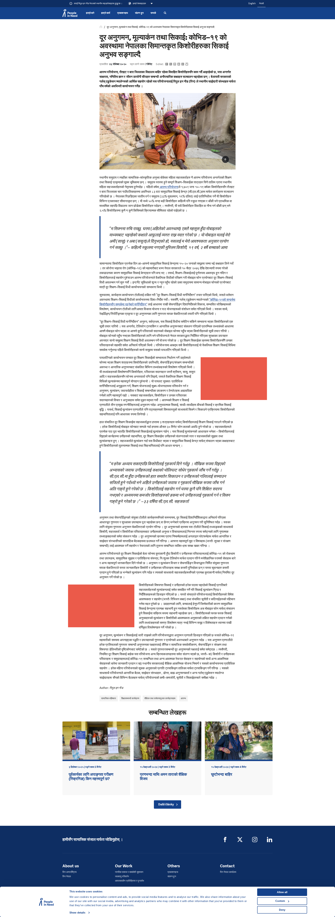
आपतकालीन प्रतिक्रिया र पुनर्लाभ (129, 880)
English (252, 3)
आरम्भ (183, 698)
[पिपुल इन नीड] (69, 13)
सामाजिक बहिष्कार (108, 698)
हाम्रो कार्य (105, 13)
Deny (282, 909)
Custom (280, 900)
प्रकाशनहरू (122, 13)
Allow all (282, 892)
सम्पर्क (153, 13)
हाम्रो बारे (90, 13)
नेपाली (261, 3)
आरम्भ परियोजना (168, 187)
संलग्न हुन (139, 13)
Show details (77, 912)
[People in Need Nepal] (225, 839)
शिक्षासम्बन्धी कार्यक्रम (130, 698)
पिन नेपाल (66, 876)
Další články (166, 804)
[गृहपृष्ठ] (100, 27)
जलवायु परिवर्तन (122, 876)
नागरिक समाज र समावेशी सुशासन (129, 872)
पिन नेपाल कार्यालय (228, 872)
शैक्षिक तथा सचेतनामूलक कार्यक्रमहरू (159, 698)
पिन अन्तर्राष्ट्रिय (69, 872)
